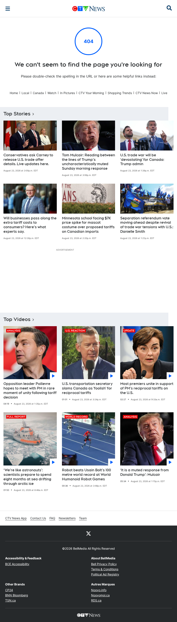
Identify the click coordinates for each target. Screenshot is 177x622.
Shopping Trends (120, 93)
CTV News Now (147, 93)
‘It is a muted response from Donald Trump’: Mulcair (144, 472)
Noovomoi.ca (100, 595)
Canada (38, 93)
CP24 (9, 590)
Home (14, 93)
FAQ (52, 518)
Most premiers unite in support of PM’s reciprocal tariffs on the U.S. (146, 388)
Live (164, 93)
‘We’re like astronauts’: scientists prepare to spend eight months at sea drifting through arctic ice (27, 477)
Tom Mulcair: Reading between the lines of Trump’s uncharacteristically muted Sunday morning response (88, 162)
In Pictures (67, 93)
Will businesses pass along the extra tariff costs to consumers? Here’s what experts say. (30, 225)
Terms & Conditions (104, 569)
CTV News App (16, 518)
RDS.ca (96, 600)
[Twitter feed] (88, 533)
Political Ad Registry (105, 574)
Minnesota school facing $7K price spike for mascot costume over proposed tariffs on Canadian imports (88, 225)
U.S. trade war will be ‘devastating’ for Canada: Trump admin (142, 159)
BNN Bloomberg (16, 595)
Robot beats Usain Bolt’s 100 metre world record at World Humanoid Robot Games (86, 474)
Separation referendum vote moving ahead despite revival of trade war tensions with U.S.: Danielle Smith (146, 225)
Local (25, 93)
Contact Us (38, 518)
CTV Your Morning (91, 93)
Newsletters (67, 518)
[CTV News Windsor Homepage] (88, 8)
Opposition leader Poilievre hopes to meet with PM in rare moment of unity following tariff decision (30, 390)
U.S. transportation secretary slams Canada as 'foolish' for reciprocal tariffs (87, 388)
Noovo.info (98, 590)
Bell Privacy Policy (104, 564)
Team (83, 518)
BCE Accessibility (17, 564)
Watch (51, 93)
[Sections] (7, 8)
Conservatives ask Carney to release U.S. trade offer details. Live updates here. (28, 159)
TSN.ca (10, 600)
